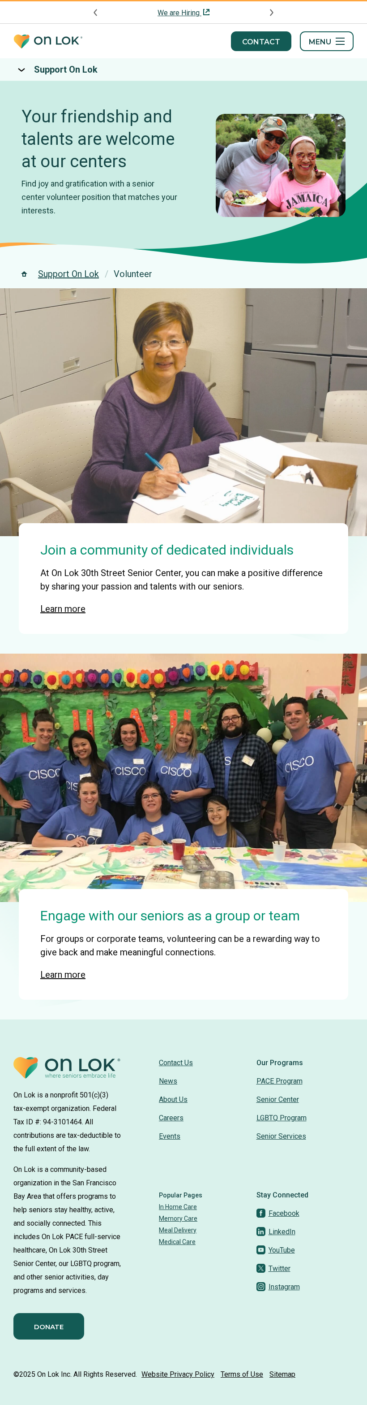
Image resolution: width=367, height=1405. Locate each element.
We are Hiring (179, 13)
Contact (261, 42)
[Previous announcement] (95, 12)
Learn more (62, 608)
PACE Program (279, 1081)
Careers (171, 1118)
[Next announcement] (271, 12)
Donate (49, 1327)
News (168, 1081)
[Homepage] (47, 41)
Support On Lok (66, 69)
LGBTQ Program (281, 1118)
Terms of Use (242, 1374)
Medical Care (177, 1241)
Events (169, 1136)
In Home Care (178, 1206)
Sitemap (282, 1374)
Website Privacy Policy (177, 1374)
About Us (173, 1099)
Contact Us (176, 1062)
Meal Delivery (177, 1230)
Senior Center (277, 1099)
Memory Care (178, 1218)
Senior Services (281, 1136)
